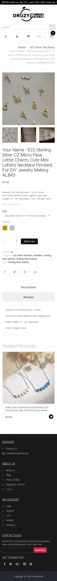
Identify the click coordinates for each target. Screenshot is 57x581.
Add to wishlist (11, 204)
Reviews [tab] (28, 297)
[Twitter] (14, 272)
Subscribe (40, 550)
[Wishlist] (28, 36)
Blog (8, 474)
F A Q (9, 489)
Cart (8, 515)
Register (10, 510)
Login (9, 506)
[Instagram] (24, 564)
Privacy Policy (12, 479)
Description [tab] (28, 287)
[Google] (35, 272)
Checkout (10, 525)
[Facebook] (4, 272)
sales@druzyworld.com (17, 453)
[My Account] (17, 36)
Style (4, 211)
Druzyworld (37, 576)
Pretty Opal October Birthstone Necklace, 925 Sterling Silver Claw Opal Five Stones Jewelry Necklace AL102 (26, 409)
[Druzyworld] (28, 11)
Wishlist (10, 520)
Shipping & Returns (15, 484)
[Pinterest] (30, 564)
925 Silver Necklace (42, 47)
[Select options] (51, 416)
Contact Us (11, 448)
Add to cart (29, 241)
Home (22, 47)
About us (10, 470)
